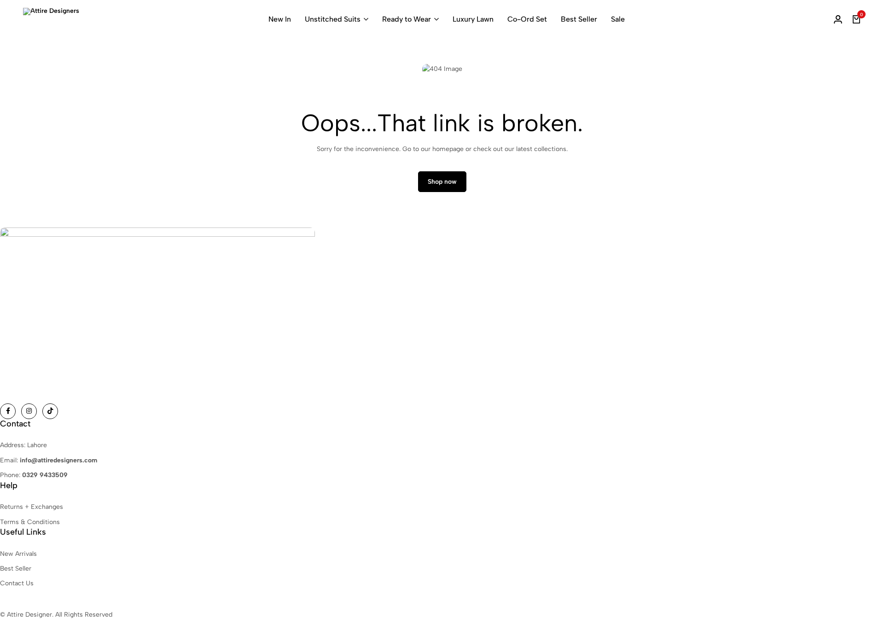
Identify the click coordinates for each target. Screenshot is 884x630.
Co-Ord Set (527, 19)
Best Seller (579, 19)
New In (279, 19)
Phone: (34, 475)
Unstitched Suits (333, 19)
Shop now (442, 182)
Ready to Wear (406, 19)
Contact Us (17, 583)
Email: (48, 460)
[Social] (8, 411)
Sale (618, 19)
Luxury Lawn (473, 19)
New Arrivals (18, 554)
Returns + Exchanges (31, 507)
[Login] (838, 19)
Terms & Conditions (30, 522)
